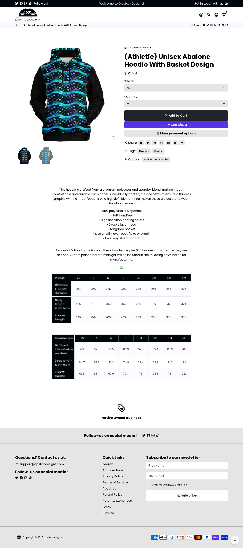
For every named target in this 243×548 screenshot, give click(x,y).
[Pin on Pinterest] (211, 25)
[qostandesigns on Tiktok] (30, 3)
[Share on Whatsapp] (215, 25)
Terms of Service (115, 482)
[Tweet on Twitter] (208, 25)
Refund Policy (112, 494)
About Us (109, 488)
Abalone (144, 151)
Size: (129, 81)
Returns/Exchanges (117, 500)
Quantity (130, 97)
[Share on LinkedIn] (219, 25)
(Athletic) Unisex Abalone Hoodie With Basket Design (55, 25)
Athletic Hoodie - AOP (137, 47)
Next (113, 91)
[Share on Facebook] (204, 25)
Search (108, 464)
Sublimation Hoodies (156, 159)
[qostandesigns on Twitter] (16, 3)
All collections (113, 470)
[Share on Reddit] (223, 25)
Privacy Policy (113, 476)
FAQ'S (107, 507)
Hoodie (158, 151)
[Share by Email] (227, 25)
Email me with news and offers (169, 484)
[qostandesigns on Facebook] (21, 3)
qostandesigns (53, 537)
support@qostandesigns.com (40, 464)
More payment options (178, 133)
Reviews (108, 513)
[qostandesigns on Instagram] (25, 3)
